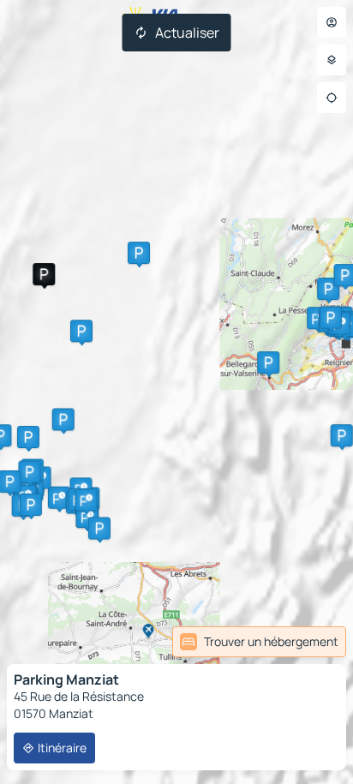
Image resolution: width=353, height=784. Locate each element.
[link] (259, 641)
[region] (176, 392)
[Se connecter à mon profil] (331, 22)
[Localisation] (331, 97)
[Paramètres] (331, 60)
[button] (44, 274)
